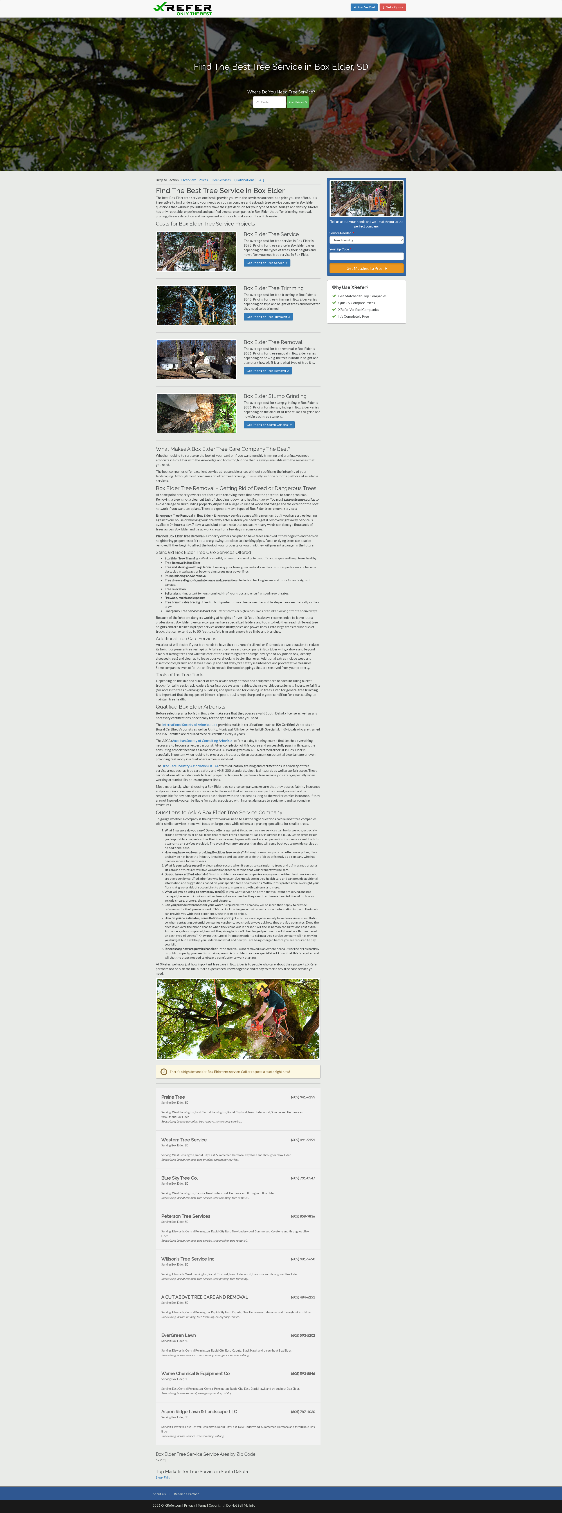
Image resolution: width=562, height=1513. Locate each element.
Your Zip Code (340, 249)
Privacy (189, 1505)
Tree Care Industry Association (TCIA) (190, 766)
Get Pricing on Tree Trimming (267, 317)
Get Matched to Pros (364, 268)
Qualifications (244, 180)
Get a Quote (394, 7)
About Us (159, 1494)
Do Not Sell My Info (240, 1505)
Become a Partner (186, 1494)
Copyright (216, 1505)
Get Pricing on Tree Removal (266, 370)
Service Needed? (342, 233)
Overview (188, 180)
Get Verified (366, 7)
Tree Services (221, 180)
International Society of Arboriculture (190, 725)
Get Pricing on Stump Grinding (267, 424)
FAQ (261, 180)
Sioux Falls (163, 1477)
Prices (203, 180)
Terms (202, 1505)
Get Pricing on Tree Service (265, 263)
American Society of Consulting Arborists (202, 741)
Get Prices (296, 102)
